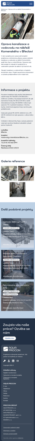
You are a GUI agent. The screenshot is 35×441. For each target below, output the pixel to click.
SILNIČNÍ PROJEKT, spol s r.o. (12, 415)
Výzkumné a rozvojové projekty (12, 375)
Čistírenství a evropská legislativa (10, 378)
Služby (5, 393)
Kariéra (5, 398)
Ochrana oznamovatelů (10, 433)
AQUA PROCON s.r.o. (9, 408)
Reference (4, 9)
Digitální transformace (9, 372)
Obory (5, 391)
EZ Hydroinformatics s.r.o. (11, 417)
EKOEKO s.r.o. (7, 420)
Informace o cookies (9, 430)
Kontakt (5, 400)
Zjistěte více (9, 338)
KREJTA (20, 438)
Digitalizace (6, 388)
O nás (5, 386)
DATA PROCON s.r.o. (9, 412)
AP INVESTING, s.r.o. (9, 410)
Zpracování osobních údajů (11, 427)
